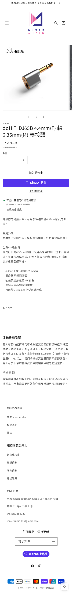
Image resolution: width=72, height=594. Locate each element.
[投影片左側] (28, 117)
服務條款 (12, 470)
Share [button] (9, 307)
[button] (7, 23)
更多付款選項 (36, 191)
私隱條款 (12, 462)
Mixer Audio (30, 588)
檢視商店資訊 (14, 209)
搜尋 (9, 432)
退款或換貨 (13, 454)
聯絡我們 (12, 425)
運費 (14, 147)
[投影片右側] (44, 117)
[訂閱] (53, 541)
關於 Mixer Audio (16, 417)
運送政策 (12, 478)
